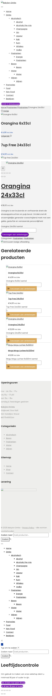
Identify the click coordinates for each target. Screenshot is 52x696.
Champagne (21, 29)
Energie (19, 57)
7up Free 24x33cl (16, 299)
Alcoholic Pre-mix (24, 25)
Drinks (8, 15)
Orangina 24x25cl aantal (17, 333)
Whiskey (19, 46)
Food (8, 88)
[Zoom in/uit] (2, 690)
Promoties (10, 85)
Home (8, 11)
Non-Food (10, 92)
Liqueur (19, 36)
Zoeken (5, 539)
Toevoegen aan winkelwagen (15, 234)
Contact (10, 95)
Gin (17, 32)
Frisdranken (16, 53)
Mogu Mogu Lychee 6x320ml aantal (21, 359)
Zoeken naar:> (7, 535)
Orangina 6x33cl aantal (16, 281)
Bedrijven (10, 99)
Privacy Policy (28, 527)
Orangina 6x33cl (15, 273)
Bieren (14, 64)
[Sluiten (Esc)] (10, 690)
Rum (18, 43)
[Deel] (7, 690)
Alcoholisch (16, 18)
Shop (8, 469)
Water (14, 71)
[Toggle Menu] (2, 6)
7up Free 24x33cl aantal (16, 307)
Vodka (19, 50)
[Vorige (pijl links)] (2, 176)
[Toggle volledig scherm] (5, 690)
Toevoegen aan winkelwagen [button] (22, 288)
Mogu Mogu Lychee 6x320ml (21, 350)
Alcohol (19, 22)
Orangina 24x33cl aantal (12, 226)
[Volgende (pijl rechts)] (5, 176)
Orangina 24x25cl (16, 324)
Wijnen (14, 78)
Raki (18, 39)
